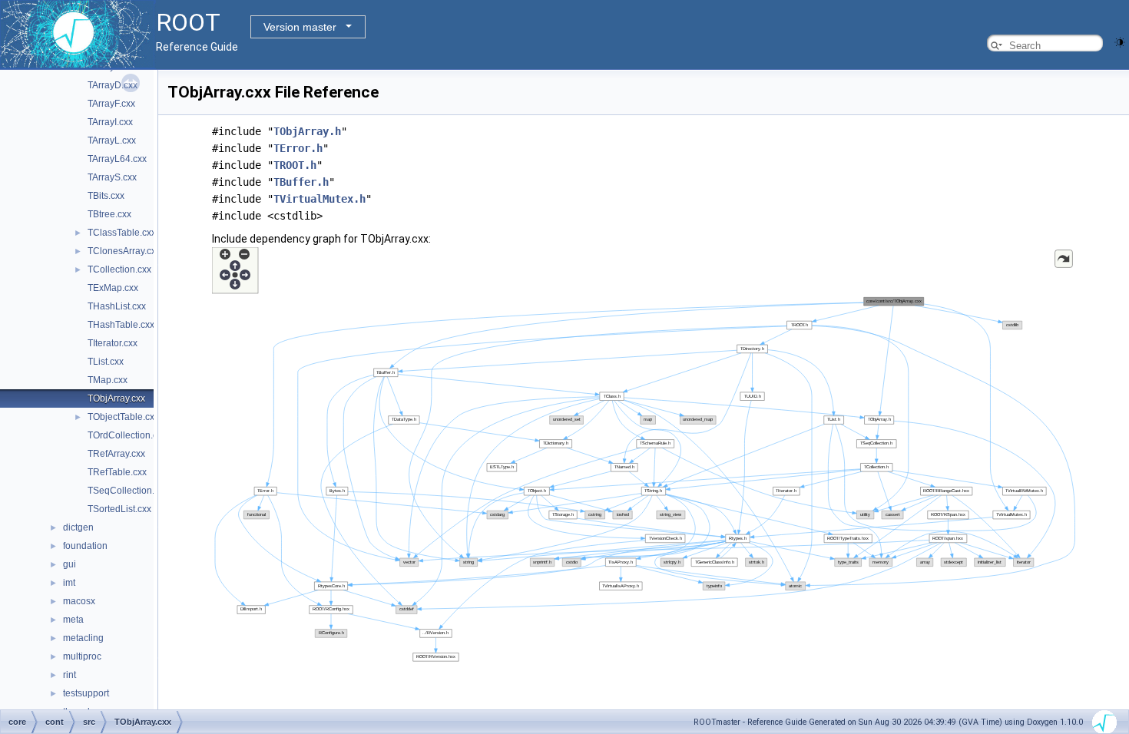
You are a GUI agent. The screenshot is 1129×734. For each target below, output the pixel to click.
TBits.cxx (106, 195)
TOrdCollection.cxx (127, 435)
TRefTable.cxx (117, 472)
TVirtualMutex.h (319, 199)
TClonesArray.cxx (124, 251)
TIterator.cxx (112, 343)
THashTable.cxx (121, 324)
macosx (79, 601)
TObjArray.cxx (116, 398)
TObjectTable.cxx (123, 417)
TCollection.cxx (119, 269)
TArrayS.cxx (112, 177)
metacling (83, 638)
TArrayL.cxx (112, 140)
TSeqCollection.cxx (128, 490)
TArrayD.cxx (112, 85)
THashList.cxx (117, 306)
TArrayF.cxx (111, 103)
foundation (85, 546)
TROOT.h (294, 165)
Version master (299, 27)
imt (69, 582)
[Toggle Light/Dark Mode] (1119, 41)
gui (69, 564)
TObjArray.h (307, 131)
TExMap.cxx (113, 288)
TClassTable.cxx (122, 232)
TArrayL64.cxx (117, 159)
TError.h (298, 148)
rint (69, 675)
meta (73, 619)
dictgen (78, 527)
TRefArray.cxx (116, 453)
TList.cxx (106, 361)
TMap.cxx (107, 380)
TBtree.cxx (109, 214)
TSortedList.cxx (119, 509)
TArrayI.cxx (110, 122)
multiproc (82, 656)
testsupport (86, 693)
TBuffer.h (301, 182)
